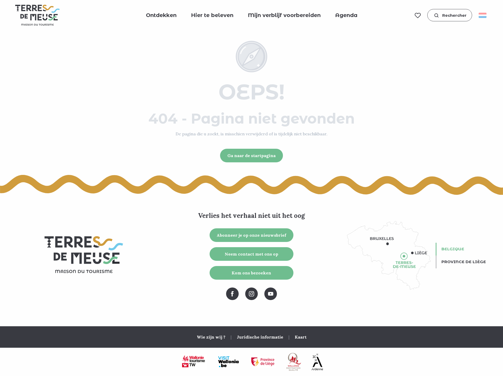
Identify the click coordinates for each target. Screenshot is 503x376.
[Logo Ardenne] (317, 362)
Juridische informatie (260, 337)
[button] (449, 15)
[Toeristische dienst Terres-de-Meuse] (37, 15)
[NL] (484, 15)
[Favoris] (418, 15)
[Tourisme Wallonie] (193, 362)
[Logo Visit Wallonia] (228, 362)
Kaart (301, 337)
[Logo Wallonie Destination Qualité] (293, 362)
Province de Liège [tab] (463, 261)
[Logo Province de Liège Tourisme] (263, 362)
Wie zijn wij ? (211, 337)
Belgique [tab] (452, 248)
